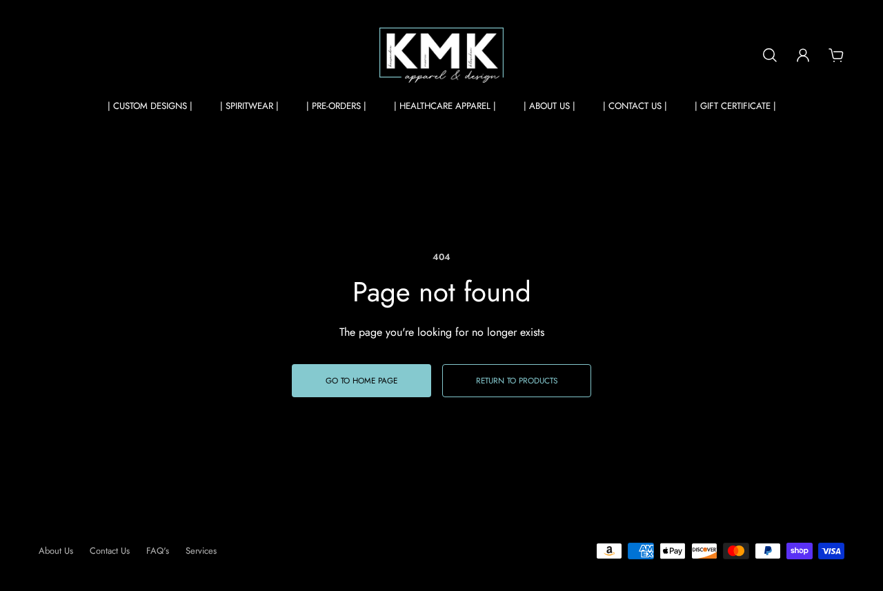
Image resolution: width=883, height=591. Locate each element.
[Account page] (803, 55)
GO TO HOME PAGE (361, 380)
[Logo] (441, 55)
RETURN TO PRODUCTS (516, 380)
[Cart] (836, 55)
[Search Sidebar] (769, 55)
